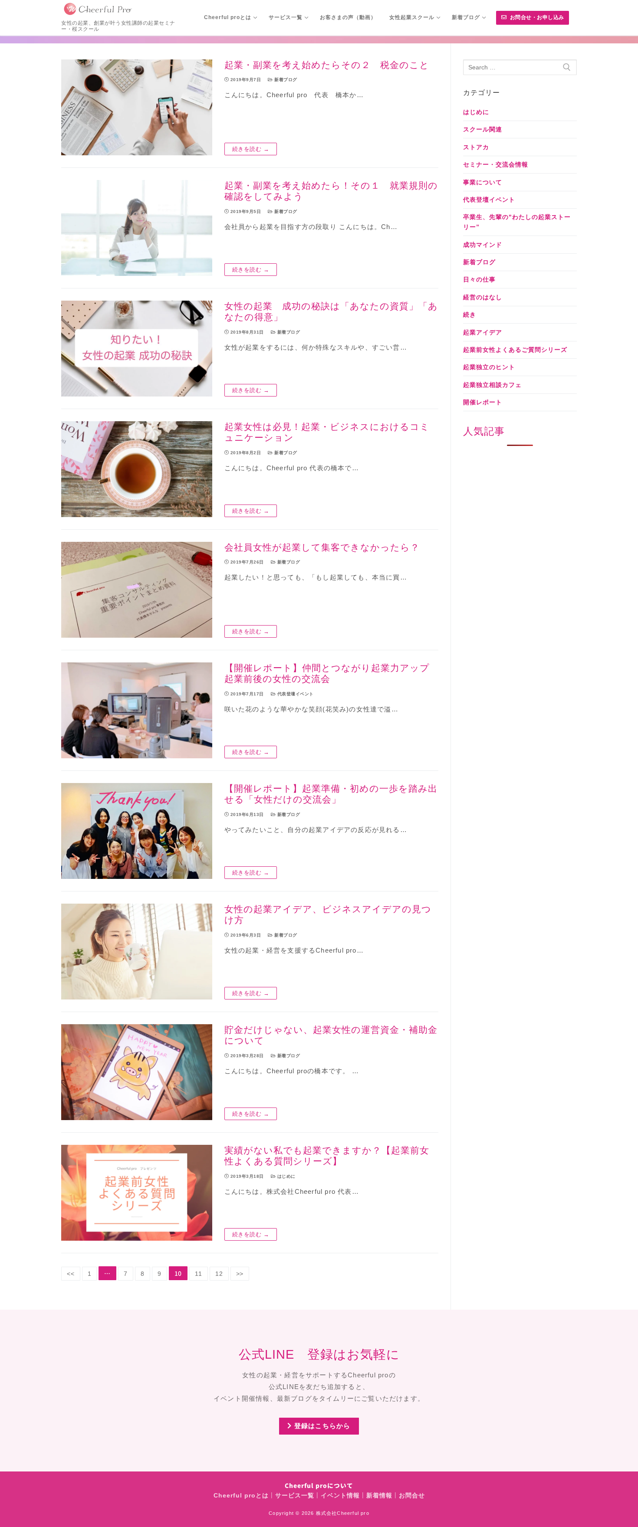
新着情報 (379, 1495)
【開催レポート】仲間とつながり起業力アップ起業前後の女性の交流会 (327, 673)
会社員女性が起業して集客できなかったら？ (322, 547)
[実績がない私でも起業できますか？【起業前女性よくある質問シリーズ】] (136, 1193)
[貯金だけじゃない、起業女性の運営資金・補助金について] (136, 1072)
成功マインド (482, 244)
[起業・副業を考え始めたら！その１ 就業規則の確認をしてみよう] (136, 228)
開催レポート (482, 402)
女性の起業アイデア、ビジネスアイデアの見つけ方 (327, 914)
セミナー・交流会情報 (495, 164)
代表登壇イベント (295, 693)
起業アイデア (482, 332)
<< (71, 1273)
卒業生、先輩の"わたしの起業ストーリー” (517, 221)
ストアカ (476, 147)
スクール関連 (482, 129)
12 (219, 1273)
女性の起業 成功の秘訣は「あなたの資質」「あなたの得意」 (331, 311)
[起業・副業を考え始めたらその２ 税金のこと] (136, 107)
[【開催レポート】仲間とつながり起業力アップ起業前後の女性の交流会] (136, 710)
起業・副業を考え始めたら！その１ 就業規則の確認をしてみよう (331, 191)
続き (469, 314)
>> (240, 1273)
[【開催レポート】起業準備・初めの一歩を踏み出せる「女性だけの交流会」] (136, 831)
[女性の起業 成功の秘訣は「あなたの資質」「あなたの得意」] (136, 348)
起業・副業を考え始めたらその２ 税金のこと (326, 65)
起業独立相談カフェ (492, 384)
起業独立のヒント (489, 367)
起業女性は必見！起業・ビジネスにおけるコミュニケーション (327, 432)
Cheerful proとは (241, 1495)
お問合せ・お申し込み (536, 17)
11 (198, 1273)
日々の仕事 (479, 279)
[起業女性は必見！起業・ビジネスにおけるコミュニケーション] (136, 469)
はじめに (286, 1176)
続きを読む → (251, 149)
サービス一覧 (294, 1495)
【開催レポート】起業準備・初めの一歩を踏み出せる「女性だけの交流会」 (330, 794)
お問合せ (412, 1495)
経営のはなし (482, 297)
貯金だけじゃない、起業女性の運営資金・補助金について (330, 1035)
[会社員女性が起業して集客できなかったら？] (136, 590)
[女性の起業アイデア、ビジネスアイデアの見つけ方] (136, 951)
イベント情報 (340, 1495)
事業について (482, 182)
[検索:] (520, 67)
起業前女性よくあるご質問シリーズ (515, 349)
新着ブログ (285, 79)
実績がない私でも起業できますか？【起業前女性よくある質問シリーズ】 (326, 1156)
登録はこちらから (321, 1425)
